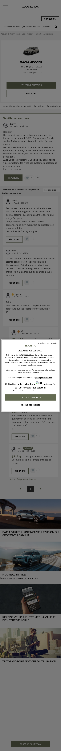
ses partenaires (22, 355)
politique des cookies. (43, 377)
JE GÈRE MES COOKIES (30, 405)
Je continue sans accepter (47, 343)
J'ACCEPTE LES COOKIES (30, 397)
